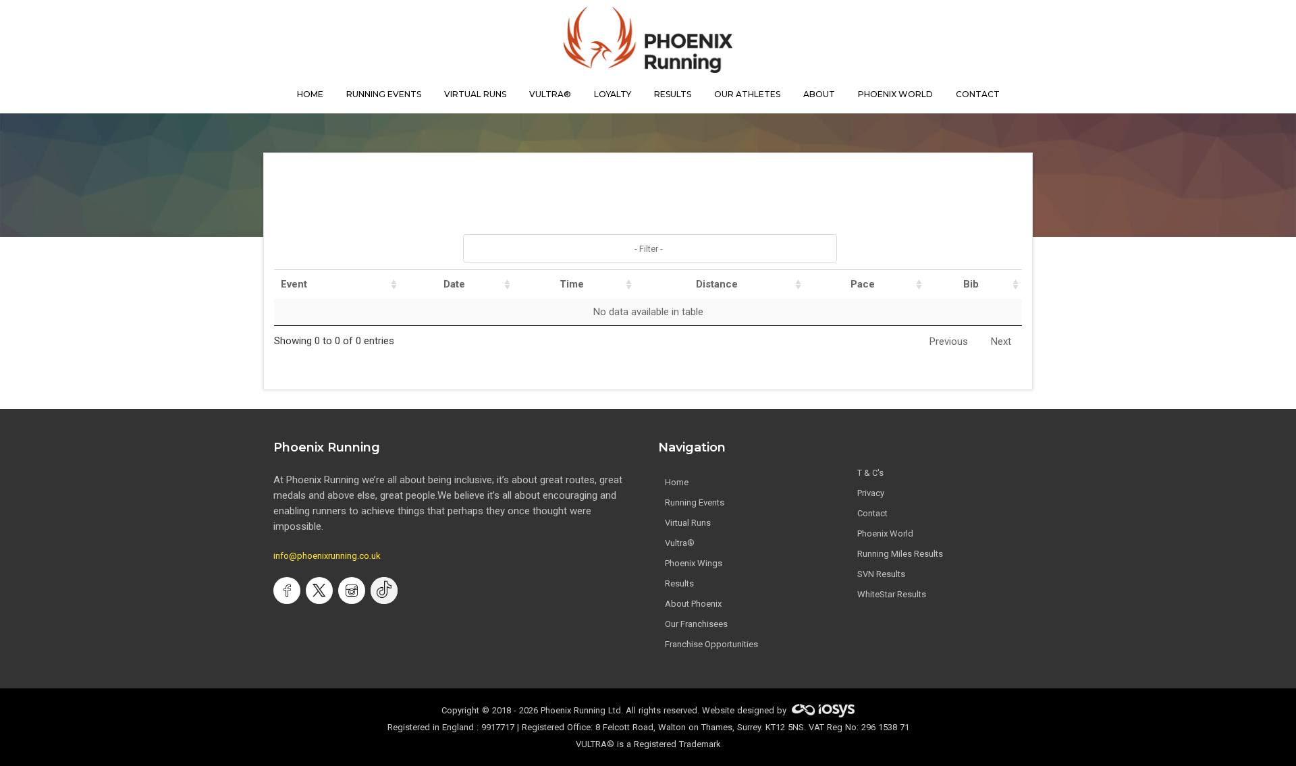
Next (1001, 341)
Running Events (383, 94)
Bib (971, 284)
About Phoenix (693, 604)
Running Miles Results (900, 554)
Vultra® (550, 94)
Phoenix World (895, 94)
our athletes (747, 94)
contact (978, 94)
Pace (862, 284)
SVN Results (881, 574)
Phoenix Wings (693, 563)
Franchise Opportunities (711, 644)
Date (454, 284)
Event (294, 284)
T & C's (870, 473)
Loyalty (612, 94)
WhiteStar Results (891, 594)
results (672, 94)
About (819, 94)
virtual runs (475, 94)
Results (679, 583)
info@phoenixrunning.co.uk (327, 556)
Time (572, 284)
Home (676, 482)
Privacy (870, 493)
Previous (948, 341)
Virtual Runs (688, 523)
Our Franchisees (696, 624)
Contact (872, 513)
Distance (717, 284)
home (310, 94)
